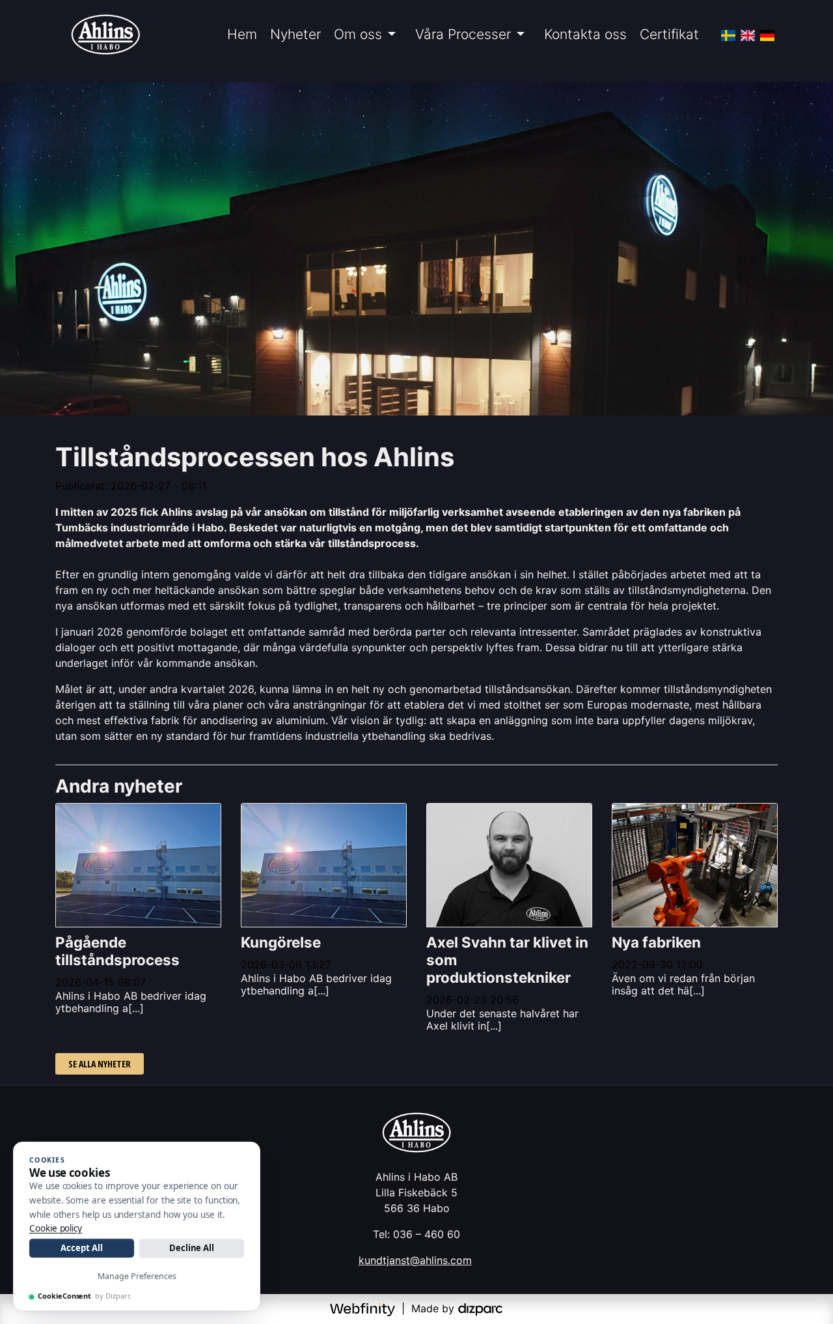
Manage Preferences (137, 1276)
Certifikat (669, 34)
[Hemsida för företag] (364, 1308)
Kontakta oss (585, 34)
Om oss (358, 34)
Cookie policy (55, 1228)
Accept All (81, 1248)
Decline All (191, 1248)
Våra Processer (463, 34)
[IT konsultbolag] (480, 1308)
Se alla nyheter (99, 1064)
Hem (242, 34)
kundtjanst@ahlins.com (415, 1260)
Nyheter (295, 34)
